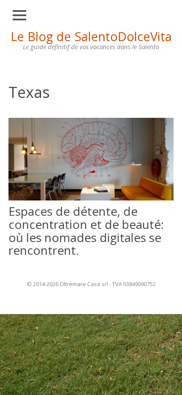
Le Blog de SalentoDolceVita (91, 36)
